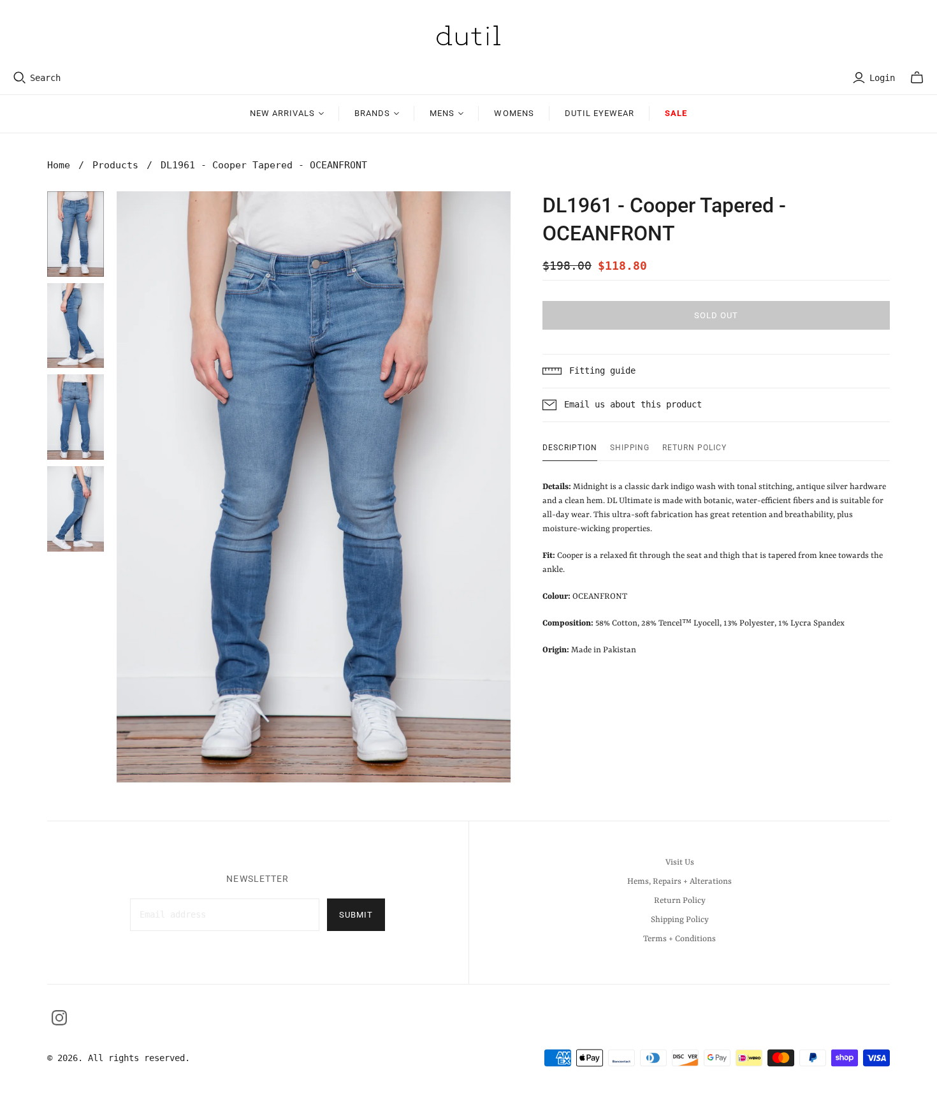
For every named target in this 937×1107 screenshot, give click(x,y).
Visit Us (679, 862)
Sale (676, 113)
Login (882, 78)
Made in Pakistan (714, 568)
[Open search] (19, 77)
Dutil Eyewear (600, 113)
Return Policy (694, 447)
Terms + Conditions (679, 939)
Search (45, 78)
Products (115, 165)
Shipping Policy (680, 920)
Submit (356, 915)
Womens (514, 113)
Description (569, 447)
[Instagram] (59, 1017)
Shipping (630, 447)
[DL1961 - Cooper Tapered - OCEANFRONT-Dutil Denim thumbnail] (75, 234)
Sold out (716, 315)
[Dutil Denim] (468, 35)
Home (58, 165)
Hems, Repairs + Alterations (679, 881)
